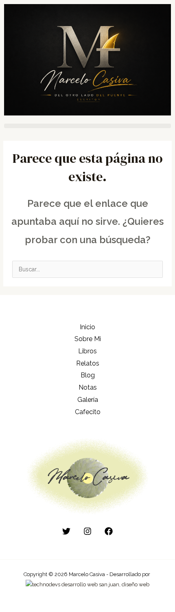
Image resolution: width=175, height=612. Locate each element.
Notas (88, 387)
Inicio (87, 327)
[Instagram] (87, 531)
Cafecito (88, 412)
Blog (88, 375)
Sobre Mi (87, 339)
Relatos (87, 363)
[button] (87, 126)
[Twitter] (66, 531)
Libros (87, 351)
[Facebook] (109, 531)
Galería (87, 400)
